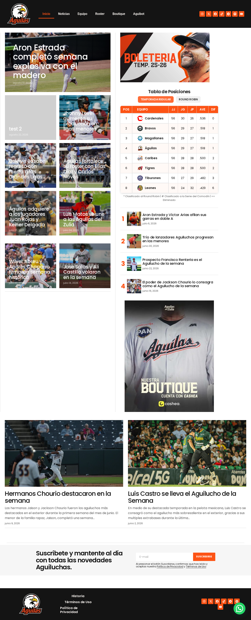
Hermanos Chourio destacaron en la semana (58, 497)
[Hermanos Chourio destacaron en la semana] (64, 453)
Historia (78, 596)
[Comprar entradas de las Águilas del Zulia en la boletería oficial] (165, 57)
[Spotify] (235, 14)
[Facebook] (215, 14)
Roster (100, 14)
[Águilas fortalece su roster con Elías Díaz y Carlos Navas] (85, 165)
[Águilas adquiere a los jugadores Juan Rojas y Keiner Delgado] (30, 213)
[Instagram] (202, 14)
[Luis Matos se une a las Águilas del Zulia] (85, 213)
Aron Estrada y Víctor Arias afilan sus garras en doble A (174, 217)
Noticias (64, 14)
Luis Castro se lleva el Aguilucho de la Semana (182, 497)
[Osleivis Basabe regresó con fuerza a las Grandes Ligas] (30, 165)
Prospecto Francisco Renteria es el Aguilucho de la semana (172, 262)
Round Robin (188, 99)
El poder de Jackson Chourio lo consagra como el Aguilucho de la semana (177, 284)
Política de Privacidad (170, 566)
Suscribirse (204, 556)
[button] (239, 608)
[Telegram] (228, 14)
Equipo (82, 14)
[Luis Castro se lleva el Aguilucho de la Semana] (187, 453)
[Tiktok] (222, 14)
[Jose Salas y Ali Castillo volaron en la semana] (85, 265)
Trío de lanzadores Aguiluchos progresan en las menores (177, 239)
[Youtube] (241, 14)
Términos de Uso (196, 566)
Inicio (46, 14)
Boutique (119, 14)
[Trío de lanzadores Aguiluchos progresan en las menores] (134, 241)
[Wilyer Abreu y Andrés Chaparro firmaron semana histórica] (30, 265)
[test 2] (30, 117)
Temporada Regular (156, 99)
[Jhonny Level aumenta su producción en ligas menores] (85, 117)
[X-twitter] (209, 14)
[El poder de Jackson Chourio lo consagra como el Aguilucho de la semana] (134, 286)
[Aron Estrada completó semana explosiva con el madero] (58, 62)
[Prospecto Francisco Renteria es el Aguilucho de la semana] (134, 264)
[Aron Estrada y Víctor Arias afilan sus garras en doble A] (134, 219)
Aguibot (138, 14)
